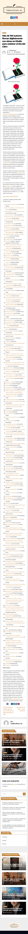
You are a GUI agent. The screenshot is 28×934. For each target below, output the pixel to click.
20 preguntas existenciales (12, 204)
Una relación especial (11, 656)
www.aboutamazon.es (17, 699)
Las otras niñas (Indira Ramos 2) (13, 478)
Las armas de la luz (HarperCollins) (14, 469)
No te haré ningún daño (11, 538)
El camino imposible (10, 290)
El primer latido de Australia (12, 331)
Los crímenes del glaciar (11, 492)
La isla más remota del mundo (12, 417)
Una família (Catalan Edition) (12, 649)
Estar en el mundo (10, 382)
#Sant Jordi (22, 54)
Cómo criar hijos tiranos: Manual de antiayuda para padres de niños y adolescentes (14, 246)
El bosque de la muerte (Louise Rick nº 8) (15, 287)
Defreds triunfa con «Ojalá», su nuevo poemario (21, 709)
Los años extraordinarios (11, 489)
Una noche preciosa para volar (13, 652)
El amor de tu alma (10, 272)
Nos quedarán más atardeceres (13, 550)
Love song (8, 503)
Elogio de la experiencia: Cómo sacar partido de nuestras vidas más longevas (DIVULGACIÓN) (15, 355)
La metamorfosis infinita (11, 424)
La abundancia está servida (12, 399)
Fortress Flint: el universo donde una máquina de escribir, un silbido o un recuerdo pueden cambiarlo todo (14, 820)
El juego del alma (10, 322)
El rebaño (8, 341)
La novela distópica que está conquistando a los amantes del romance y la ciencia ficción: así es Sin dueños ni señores (13, 827)
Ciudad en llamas (10, 239)
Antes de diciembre (10, 214)
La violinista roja (9, 466)
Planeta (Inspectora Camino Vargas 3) (14, 564)
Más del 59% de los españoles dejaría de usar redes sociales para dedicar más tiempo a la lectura (8, 711)
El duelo (7, 309)
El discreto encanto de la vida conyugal (15, 306)
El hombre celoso (10, 313)
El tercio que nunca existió (12, 350)
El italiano (8, 318)
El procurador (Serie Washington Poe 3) (15, 334)
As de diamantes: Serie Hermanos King (15, 220)
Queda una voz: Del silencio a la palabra (15, 575)
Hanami (7, 385)
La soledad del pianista (11, 440)
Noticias (5, 738)
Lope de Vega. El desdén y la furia (13, 485)
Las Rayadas (6, 162)
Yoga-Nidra (8, 665)
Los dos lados (9, 496)
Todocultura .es (12, 50)
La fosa (7, 411)
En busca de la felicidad (11, 359)
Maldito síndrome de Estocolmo (13, 512)
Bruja (7, 237)
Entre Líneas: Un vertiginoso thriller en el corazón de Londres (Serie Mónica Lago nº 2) (15, 364)
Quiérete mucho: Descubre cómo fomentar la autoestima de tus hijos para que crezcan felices (15, 586)
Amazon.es (20, 172)
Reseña (4, 843)
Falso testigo (8, 383)
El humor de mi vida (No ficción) (13, 315)
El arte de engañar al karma (12, 276)
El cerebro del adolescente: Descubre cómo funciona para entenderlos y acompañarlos (14, 299)
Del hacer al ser (9, 255)
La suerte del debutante (11, 447)
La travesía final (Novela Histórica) (13, 450)
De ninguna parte (10, 253)
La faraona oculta (10, 410)
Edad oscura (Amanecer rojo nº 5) (13, 269)
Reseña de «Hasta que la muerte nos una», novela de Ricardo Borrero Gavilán (14, 865)
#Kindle (17, 54)
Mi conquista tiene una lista (12, 524)
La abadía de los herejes (11, 396)
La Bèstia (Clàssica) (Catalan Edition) (14, 401)
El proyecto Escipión (10, 338)
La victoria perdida (10, 457)
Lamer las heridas (10, 468)
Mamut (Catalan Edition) (11, 515)
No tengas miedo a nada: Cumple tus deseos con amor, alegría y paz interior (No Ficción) (14, 542)
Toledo (7, 630)
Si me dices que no (10, 605)
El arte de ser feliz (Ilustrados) (12, 280)
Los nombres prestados (11, 498)
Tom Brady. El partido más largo (13, 631)
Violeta (7, 663)
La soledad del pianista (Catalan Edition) (15, 443)
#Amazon (18, 52)
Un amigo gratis (9, 647)
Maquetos (8, 517)
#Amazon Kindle (11, 54)
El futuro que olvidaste (11, 311)
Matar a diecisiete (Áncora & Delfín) (14, 519)
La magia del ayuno (10, 420)
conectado (15, 784)
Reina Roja (8, 589)
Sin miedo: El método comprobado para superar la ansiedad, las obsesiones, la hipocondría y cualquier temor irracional (15, 609)
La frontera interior (10, 413)
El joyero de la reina (10, 320)
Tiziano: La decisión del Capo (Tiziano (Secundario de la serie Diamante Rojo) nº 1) (15, 623)
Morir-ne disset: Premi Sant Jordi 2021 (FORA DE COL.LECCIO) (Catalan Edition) (14, 535)
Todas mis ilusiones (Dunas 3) (12, 626)
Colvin (18, 191)
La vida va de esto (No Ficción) (13, 462)
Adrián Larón (7, 868)
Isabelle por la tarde (10, 389)
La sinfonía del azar (10, 438)
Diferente (8, 264)
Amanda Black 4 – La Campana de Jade (15, 211)
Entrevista (4, 837)
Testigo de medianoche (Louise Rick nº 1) (15, 617)
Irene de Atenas (9, 387)
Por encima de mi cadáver (12, 568)
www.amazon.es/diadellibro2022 (10, 114)
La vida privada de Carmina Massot (14, 459)
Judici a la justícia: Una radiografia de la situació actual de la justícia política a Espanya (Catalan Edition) (15, 392)
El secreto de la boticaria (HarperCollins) (15, 343)
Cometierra (8, 241)
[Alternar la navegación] (15, 24)
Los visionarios (9, 499)
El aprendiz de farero (10, 274)
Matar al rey (8, 522)
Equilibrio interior (9, 367)
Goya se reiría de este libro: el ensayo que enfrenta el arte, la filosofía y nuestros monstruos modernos (13, 814)
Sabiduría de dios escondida (12, 594)
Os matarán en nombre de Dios (13, 557)
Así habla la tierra (10, 223)
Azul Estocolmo (9, 225)
